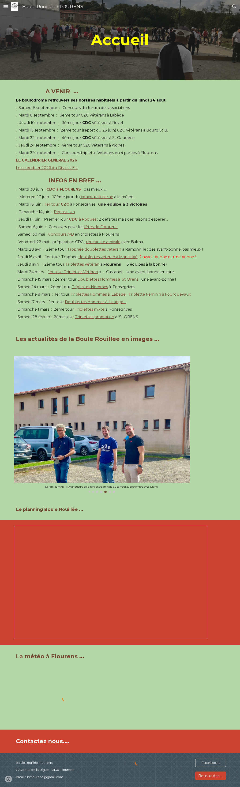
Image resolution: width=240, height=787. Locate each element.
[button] (5, 6)
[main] (120, 40)
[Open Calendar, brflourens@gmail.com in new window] (199, 532)
